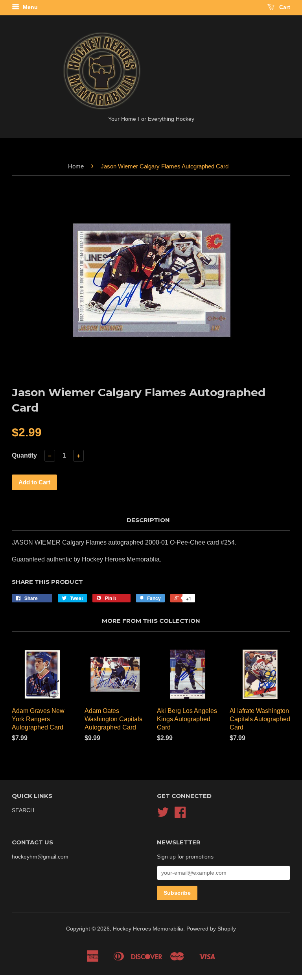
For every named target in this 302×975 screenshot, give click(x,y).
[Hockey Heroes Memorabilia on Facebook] (180, 815)
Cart (284, 7)
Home (76, 166)
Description (148, 520)
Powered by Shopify (211, 929)
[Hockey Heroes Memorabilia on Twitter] (163, 815)
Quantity (24, 455)
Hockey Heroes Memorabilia (148, 929)
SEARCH (23, 810)
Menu (29, 7)
